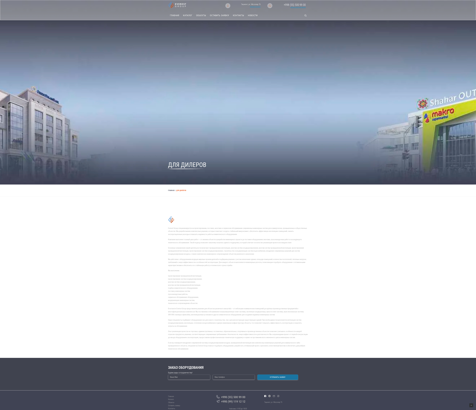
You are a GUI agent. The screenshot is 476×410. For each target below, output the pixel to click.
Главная (174, 15)
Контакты (238, 15)
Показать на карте (255, 6)
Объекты (201, 15)
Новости (253, 15)
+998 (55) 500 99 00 (233, 397)
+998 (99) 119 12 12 (233, 401)
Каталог (187, 15)
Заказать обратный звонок (298, 7)
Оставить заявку (219, 15)
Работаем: (232, 409)
